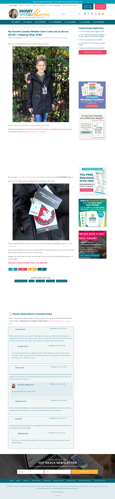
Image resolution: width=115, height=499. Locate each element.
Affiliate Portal (99, 480)
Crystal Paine (23, 385)
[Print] (42, 269)
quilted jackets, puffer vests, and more (34, 132)
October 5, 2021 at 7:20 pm (58, 366)
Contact (28, 5)
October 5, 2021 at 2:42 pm (58, 400)
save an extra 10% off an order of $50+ (29, 177)
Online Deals (61, 281)
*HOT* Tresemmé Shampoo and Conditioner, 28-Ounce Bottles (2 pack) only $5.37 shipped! (92, 35)
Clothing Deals (21, 281)
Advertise (47, 480)
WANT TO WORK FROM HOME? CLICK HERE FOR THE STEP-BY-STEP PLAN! (57, 2)
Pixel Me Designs (59, 492)
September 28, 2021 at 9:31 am (57, 418)
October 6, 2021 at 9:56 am (57, 384)
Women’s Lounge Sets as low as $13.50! (91, 40)
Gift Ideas (40, 281)
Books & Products (40, 5)
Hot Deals (50, 281)
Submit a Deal (36, 480)
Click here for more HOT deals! (93, 52)
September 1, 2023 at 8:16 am (58, 328)
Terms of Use (71, 480)
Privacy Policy (59, 480)
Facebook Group (71, 5)
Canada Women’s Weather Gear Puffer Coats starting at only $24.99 (45, 129)
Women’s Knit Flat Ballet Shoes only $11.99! (92, 48)
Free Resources (55, 5)
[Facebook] (13, 269)
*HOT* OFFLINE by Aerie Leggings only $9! (92, 31)
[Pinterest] (22, 269)
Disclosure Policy (85, 480)
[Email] (32, 269)
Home (11, 480)
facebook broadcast (87, 6)
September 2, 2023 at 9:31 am (56, 345)
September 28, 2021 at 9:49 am (56, 432)
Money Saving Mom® (34, 13)
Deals (31, 281)
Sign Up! (84, 472)
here (66, 37)
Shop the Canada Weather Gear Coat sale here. (28, 263)
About (21, 5)
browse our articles (100, 6)
